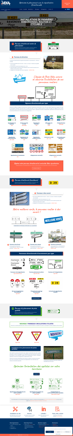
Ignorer (58, 431)
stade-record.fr (55, 425)
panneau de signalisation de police (50, 399)
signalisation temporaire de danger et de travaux (38, 400)
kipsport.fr (54, 424)
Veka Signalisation (59, 416)
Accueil (21, 9)
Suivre (68, 9)
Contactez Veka (35, 298)
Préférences (67, 431)
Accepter (49, 431)
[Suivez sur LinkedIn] (65, 9)
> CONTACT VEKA (31, 70)
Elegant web (20, 434)
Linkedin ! (43, 413)
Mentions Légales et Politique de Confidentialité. (44, 426)
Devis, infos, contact (57, 413)
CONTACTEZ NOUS (67, 4)
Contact (49, 9)
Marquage (37, 9)
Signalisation (30, 9)
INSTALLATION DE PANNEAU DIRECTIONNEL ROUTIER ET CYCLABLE (36, 22)
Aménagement (43, 9)
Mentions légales (58, 434)
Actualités (25, 9)
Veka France (31, 424)
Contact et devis (36, 168)
